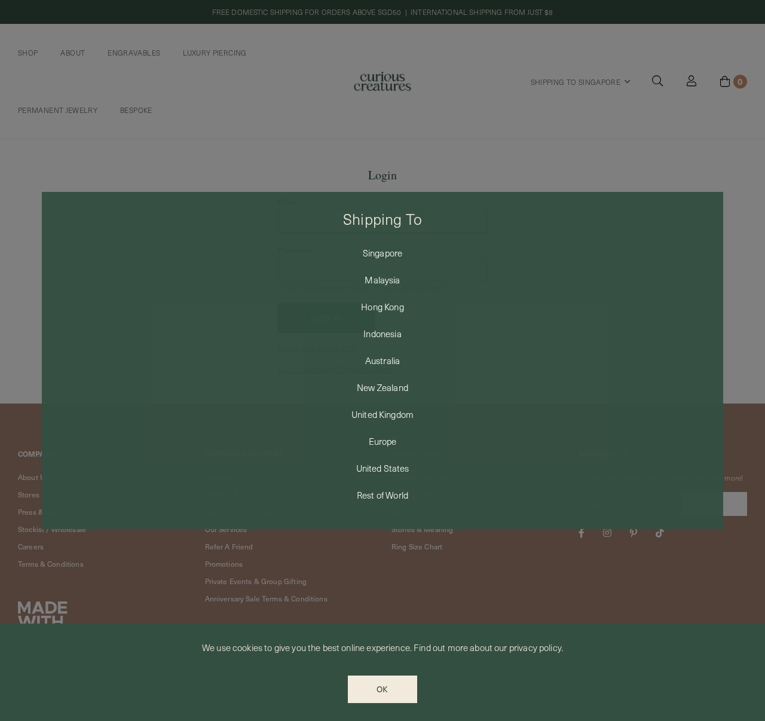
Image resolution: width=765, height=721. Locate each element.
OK (382, 689)
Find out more (441, 647)
